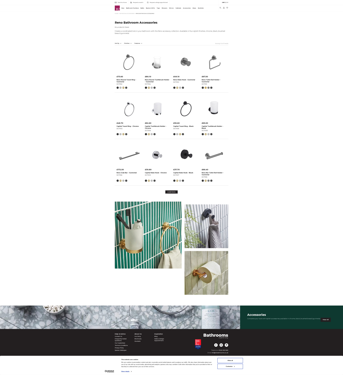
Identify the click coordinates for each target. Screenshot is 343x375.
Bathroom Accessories (127, 13)
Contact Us (118, 336)
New (122, 8)
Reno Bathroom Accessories (145, 13)
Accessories (187, 8)
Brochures (138, 339)
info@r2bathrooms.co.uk (220, 353)
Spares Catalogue (120, 350)
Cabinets (178, 8)
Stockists (201, 8)
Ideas (194, 8)
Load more (171, 192)
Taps (158, 8)
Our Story (138, 336)
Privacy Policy (119, 348)
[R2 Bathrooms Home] (117, 8)
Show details (125, 371)
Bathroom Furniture (132, 8)
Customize (229, 366)
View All (326, 319)
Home (116, 13)
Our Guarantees (120, 343)
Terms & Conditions (121, 345)
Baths (142, 8)
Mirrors (171, 8)
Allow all (230, 360)
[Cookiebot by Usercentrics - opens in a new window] (109, 371)
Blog (155, 336)
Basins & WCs (150, 8)
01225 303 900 (223, 350)
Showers (164, 8)
